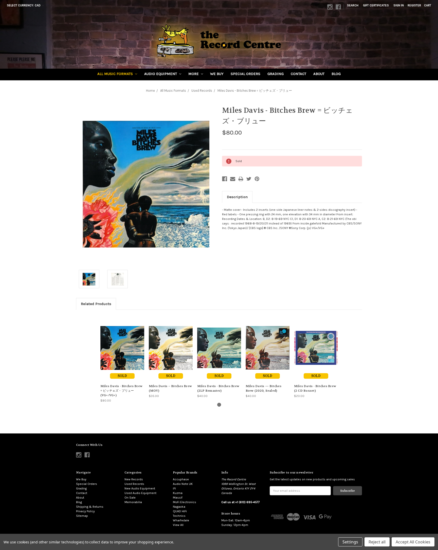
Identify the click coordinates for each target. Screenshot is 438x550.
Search (352, 5)
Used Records (134, 484)
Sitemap (82, 516)
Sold (122, 376)
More (194, 73)
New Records (133, 479)
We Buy (217, 73)
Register (414, 5)
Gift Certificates (376, 5)
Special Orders (245, 73)
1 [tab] (219, 405)
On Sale (130, 497)
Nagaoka (179, 506)
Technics (179, 516)
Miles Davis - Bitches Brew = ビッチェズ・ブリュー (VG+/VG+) (121, 390)
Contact (298, 73)
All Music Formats (115, 73)
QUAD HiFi (180, 511)
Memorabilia (133, 502)
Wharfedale (181, 520)
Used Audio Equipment (140, 493)
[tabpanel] (122, 358)
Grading (275, 73)
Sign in (398, 5)
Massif (177, 497)
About (318, 73)
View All (178, 525)
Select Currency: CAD (24, 5)
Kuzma (177, 493)
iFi (174, 488)
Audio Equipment (161, 73)
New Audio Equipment (139, 488)
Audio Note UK (183, 484)
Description (237, 197)
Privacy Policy (85, 511)
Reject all (377, 542)
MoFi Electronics (184, 502)
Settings (350, 542)
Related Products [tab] (96, 303)
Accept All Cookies (413, 542)
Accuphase (181, 479)
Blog (336, 73)
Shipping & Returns (89, 506)
